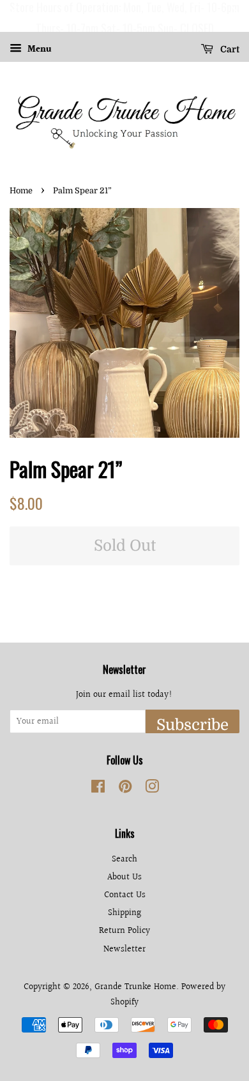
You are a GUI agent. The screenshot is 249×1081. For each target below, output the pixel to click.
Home (21, 190)
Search (124, 859)
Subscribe (192, 724)
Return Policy (124, 930)
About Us (124, 877)
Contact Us (125, 895)
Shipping (124, 913)
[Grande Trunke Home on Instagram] (152, 789)
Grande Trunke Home (135, 987)
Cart (228, 49)
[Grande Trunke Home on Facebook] (98, 789)
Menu (38, 50)
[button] (12, 16)
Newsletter (124, 949)
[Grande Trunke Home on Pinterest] (125, 789)
